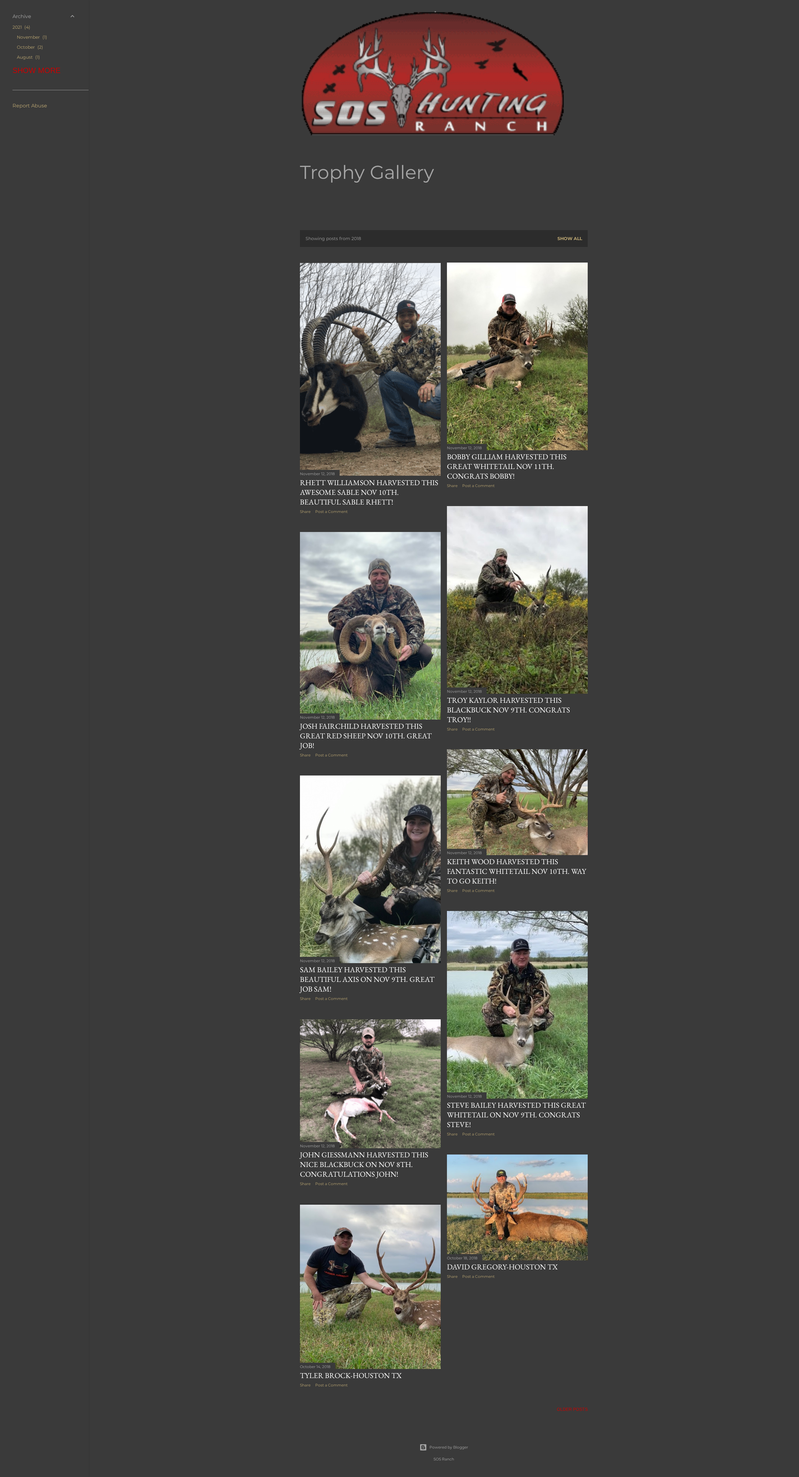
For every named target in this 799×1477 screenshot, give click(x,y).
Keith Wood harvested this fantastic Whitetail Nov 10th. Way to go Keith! (516, 871)
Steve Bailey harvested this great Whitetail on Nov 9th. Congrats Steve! (516, 1114)
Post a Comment (331, 511)
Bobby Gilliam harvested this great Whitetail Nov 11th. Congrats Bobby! (506, 466)
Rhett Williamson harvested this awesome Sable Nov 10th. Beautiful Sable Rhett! (369, 492)
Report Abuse (29, 106)
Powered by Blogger (448, 1447)
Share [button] (305, 511)
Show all (569, 238)
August (27, 57)
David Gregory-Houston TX (502, 1267)
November (31, 37)
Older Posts (572, 1409)
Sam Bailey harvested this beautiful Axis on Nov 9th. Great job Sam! (367, 979)
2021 (20, 27)
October (29, 47)
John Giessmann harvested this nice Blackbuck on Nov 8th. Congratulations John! (364, 1164)
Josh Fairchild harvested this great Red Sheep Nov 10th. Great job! (366, 735)
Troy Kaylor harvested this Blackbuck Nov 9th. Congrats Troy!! (508, 709)
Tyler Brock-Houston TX (351, 1375)
